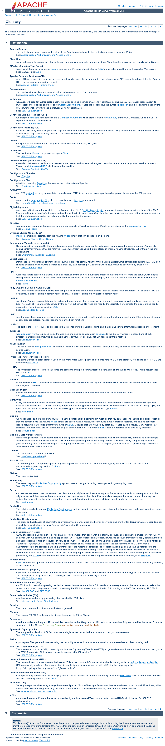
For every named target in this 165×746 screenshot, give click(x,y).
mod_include (92, 625)
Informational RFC (37, 166)
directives (77, 200)
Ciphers (56, 466)
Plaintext (36, 153)
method (30, 193)
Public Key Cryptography (48, 483)
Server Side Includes (26, 280)
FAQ (141, 6)
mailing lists (117, 728)
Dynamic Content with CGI (34, 169)
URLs (53, 678)
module (54, 69)
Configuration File (137, 226)
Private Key (111, 117)
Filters (24, 283)
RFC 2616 (32, 362)
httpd (67, 236)
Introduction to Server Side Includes (39, 601)
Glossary (149, 6)
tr (161, 26)
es (141, 26)
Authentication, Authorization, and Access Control (46, 55)
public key (123, 104)
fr (146, 26)
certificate (34, 117)
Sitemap (159, 6)
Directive (25, 176)
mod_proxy (27, 502)
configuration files (40, 200)
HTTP (35, 326)
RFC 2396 (125, 675)
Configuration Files (31, 186)
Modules (122, 6)
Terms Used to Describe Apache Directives (43, 203)
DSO (101, 69)
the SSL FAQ (27, 591)
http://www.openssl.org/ (32, 456)
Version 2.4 (51, 15)
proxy (21, 562)
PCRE (36, 555)
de (130, 26)
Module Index (28, 430)
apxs (38, 72)
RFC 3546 (45, 591)
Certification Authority (70, 104)
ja (150, 26)
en (136, 26)
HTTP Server (21, 15)
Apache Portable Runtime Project (38, 85)
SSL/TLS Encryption (31, 110)
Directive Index (29, 229)
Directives (132, 6)
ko (156, 26)
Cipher (66, 153)
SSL (30, 372)
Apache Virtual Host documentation (39, 691)
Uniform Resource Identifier (144, 662)
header (113, 408)
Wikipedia (145, 555)
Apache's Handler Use (32, 310)
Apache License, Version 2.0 (36, 740)
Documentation (36, 15)
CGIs (55, 307)
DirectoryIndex (52, 625)
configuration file (26, 334)
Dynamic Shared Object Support (37, 239)
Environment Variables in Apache (38, 255)
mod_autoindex (70, 625)
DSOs (70, 424)
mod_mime (27, 411)
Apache (8, 15)
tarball (100, 427)
